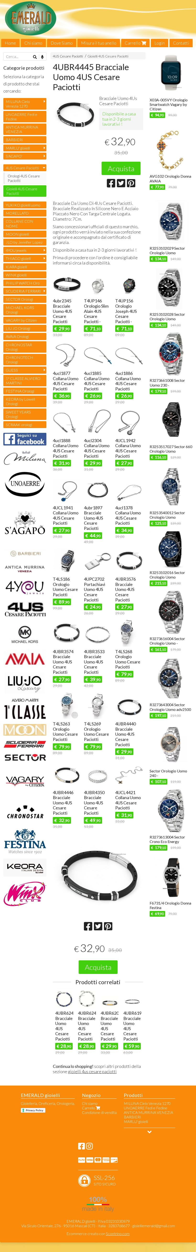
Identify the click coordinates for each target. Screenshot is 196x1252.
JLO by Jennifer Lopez (24, 242)
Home (10, 43)
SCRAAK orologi (19, 424)
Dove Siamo (62, 43)
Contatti (181, 43)
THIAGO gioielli (18, 258)
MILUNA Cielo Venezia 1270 (18, 103)
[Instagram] (89, 1147)
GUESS (12, 370)
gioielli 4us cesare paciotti (92, 1071)
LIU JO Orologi (18, 328)
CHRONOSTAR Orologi (19, 347)
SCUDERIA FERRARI (23, 291)
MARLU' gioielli (18, 148)
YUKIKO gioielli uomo (23, 205)
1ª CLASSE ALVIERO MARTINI (23, 380)
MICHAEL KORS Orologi (20, 309)
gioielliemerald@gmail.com (153, 1225)
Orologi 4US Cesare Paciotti (24, 178)
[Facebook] (81, 1147)
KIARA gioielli (16, 266)
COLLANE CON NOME (19, 223)
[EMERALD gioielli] (98, 23)
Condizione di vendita (99, 1112)
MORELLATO (17, 213)
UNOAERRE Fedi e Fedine (21, 116)
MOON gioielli (17, 234)
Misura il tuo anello (98, 43)
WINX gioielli (16, 275)
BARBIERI (14, 139)
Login (159, 43)
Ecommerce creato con (98, 1233)
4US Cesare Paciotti (68, 56)
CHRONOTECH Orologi (19, 359)
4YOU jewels (16, 250)
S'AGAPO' (14, 156)
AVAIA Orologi (17, 336)
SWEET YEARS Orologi (18, 414)
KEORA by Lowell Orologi (20, 401)
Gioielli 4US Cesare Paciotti (107, 56)
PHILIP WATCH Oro (23, 283)
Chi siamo (33, 43)
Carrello (133, 43)
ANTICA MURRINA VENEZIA (22, 129)
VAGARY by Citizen (21, 320)
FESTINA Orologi (20, 391)
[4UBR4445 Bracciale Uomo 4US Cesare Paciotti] (75, 115)
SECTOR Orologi (19, 299)
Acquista (121, 168)
